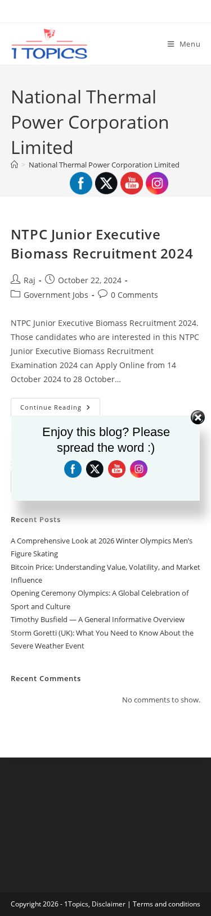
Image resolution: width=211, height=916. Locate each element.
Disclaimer (108, 904)
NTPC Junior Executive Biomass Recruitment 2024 (102, 243)
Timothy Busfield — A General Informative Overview (98, 619)
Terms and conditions (166, 904)
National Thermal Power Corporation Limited (104, 165)
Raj (29, 280)
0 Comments (134, 294)
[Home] (14, 165)
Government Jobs (56, 294)
